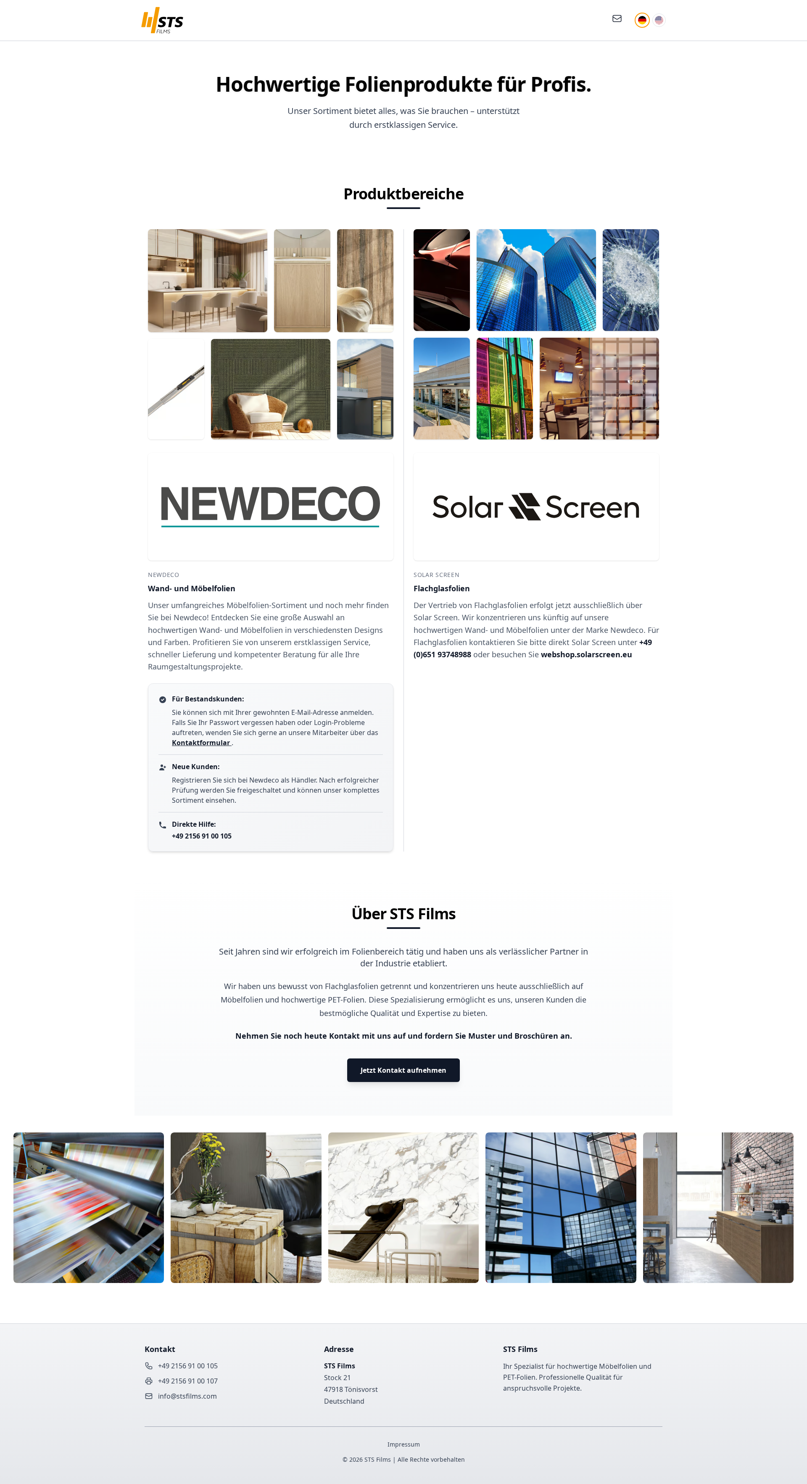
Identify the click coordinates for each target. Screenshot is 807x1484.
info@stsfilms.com (187, 1396)
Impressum (404, 1444)
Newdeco (163, 575)
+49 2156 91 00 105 (202, 836)
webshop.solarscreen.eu (586, 654)
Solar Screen (436, 575)
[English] (659, 20)
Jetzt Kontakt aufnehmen (403, 1070)
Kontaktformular (202, 742)
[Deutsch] (642, 20)
